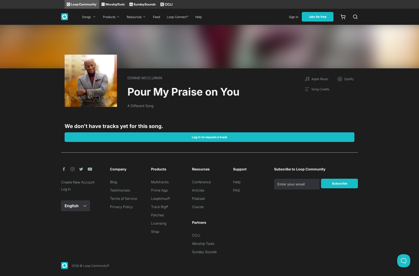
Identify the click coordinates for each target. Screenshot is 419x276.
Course (198, 207)
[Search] (355, 16)
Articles (198, 190)
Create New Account (77, 182)
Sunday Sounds (204, 252)
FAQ (236, 190)
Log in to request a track (209, 137)
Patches (157, 215)
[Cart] (343, 16)
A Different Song (140, 106)
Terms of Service (123, 198)
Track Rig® (159, 207)
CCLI (196, 235)
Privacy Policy (121, 207)
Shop (155, 231)
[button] (63, 169)
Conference (201, 182)
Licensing (158, 223)
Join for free (317, 17)
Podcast (198, 198)
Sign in (293, 17)
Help (198, 17)
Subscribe (339, 183)
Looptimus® (160, 198)
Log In (66, 189)
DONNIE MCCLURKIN (144, 78)
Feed (156, 17)
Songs (86, 17)
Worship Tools (203, 243)
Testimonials (120, 190)
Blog (113, 182)
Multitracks (160, 182)
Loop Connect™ (177, 17)
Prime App (159, 190)
